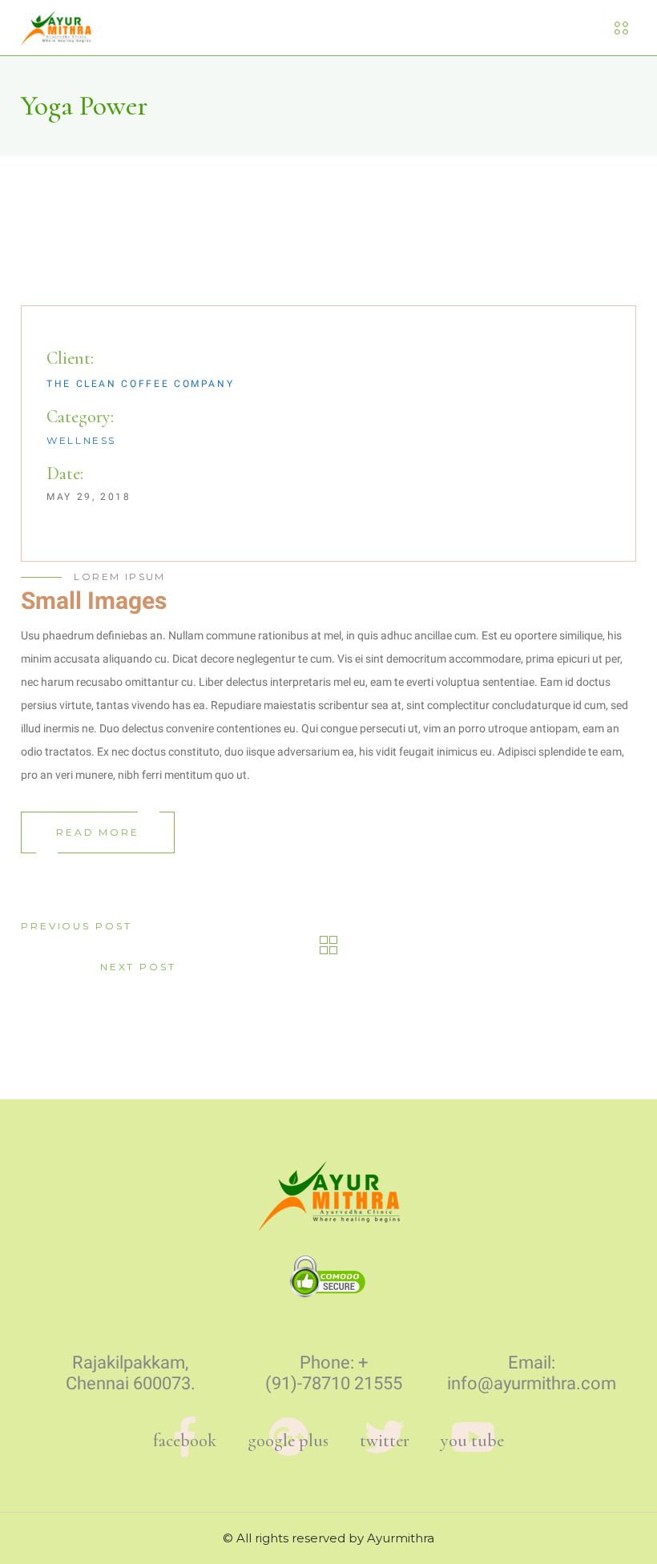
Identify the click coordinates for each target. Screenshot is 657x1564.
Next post (138, 967)
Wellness (81, 440)
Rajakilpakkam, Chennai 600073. (130, 1372)
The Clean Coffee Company (140, 383)
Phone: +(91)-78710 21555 (333, 1372)
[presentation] (58, 239)
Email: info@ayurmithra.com (531, 1372)
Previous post (76, 926)
